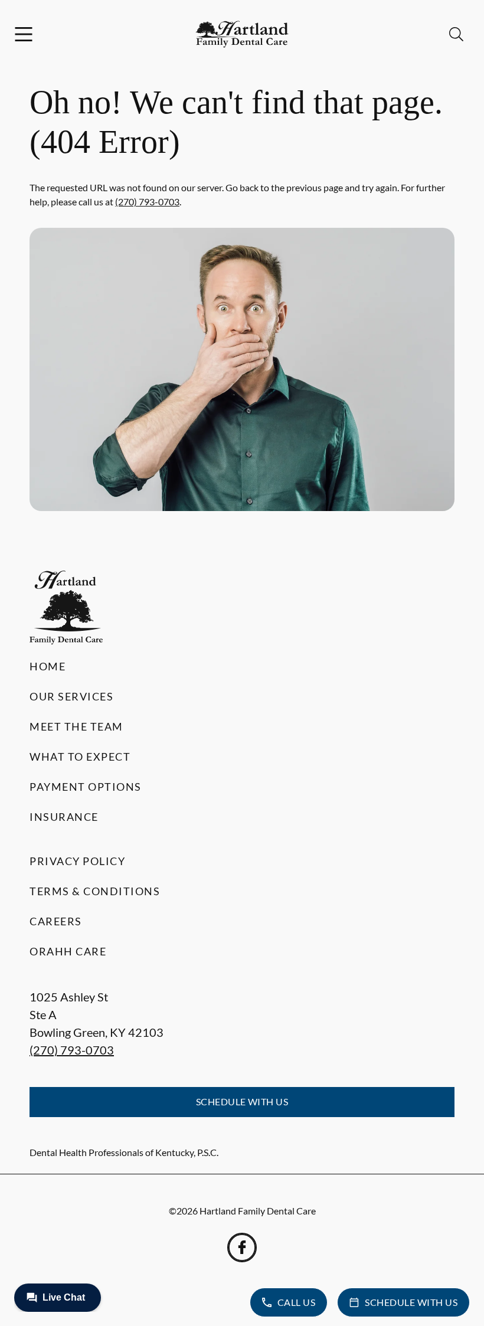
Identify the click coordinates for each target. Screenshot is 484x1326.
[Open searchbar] (456, 34)
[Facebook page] (242, 1247)
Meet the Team (76, 726)
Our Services (71, 696)
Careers (56, 921)
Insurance (64, 816)
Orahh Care (68, 951)
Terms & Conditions (95, 891)
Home (48, 666)
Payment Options (86, 786)
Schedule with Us (242, 1101)
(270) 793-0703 (147, 201)
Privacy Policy (77, 860)
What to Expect (80, 756)
